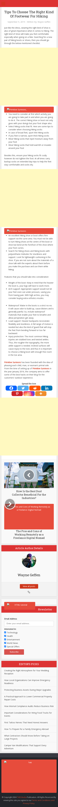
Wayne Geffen (44, 22)
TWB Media (21, 797)
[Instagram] (29, 393)
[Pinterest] (17, 393)
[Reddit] (35, 388)
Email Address (10, 618)
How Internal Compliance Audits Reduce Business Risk (29, 706)
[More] (40, 393)
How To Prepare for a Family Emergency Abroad (26, 729)
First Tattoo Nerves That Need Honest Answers (26, 722)
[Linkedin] (46, 388)
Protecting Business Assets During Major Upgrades (27, 690)
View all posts (29, 586)
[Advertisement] (29, 77)
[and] (29, 592)
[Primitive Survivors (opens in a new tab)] (21, 362)
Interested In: (10, 629)
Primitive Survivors (12, 362)
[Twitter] (23, 388)
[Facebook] (11, 388)
